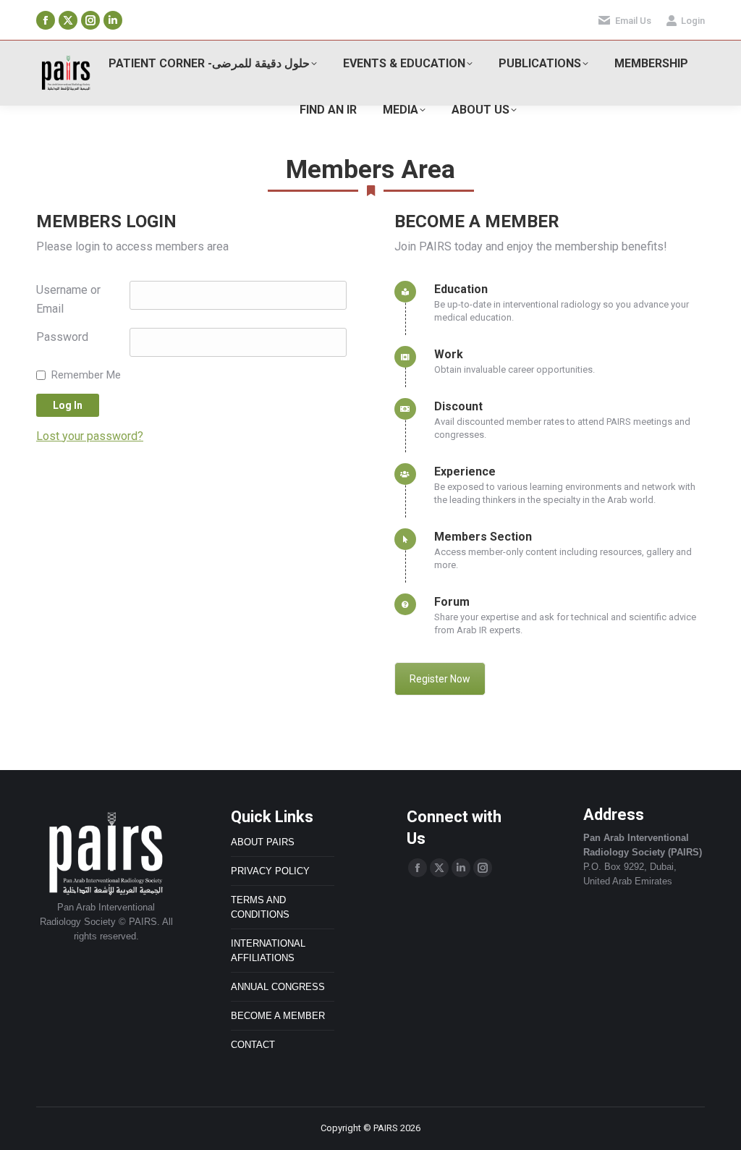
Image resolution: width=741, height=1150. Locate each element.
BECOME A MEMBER (278, 1015)
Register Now (440, 679)
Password (62, 337)
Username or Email (68, 299)
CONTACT (253, 1044)
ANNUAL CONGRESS (278, 986)
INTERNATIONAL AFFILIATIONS (268, 950)
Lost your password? (89, 436)
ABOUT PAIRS (263, 842)
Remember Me (86, 374)
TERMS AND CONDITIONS (260, 907)
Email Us (633, 20)
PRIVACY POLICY (270, 871)
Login (693, 20)
